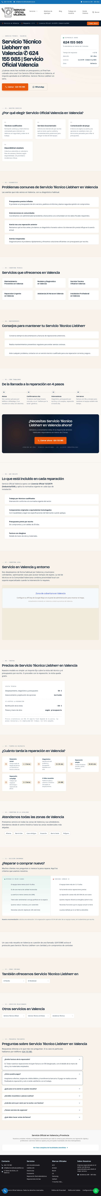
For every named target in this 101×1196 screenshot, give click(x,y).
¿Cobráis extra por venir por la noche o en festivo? (24, 1103)
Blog (60, 11)
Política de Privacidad (59, 1190)
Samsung (55, 1176)
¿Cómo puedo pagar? (12, 1074)
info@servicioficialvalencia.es (25, 2)
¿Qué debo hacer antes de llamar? (17, 1117)
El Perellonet (32, 981)
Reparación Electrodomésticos (37, 1176)
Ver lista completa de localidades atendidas (49, 1148)
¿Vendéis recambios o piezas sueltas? (19, 1096)
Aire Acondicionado (33, 1165)
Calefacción (30, 1168)
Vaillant (54, 1179)
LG (53, 1173)
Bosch (54, 1171)
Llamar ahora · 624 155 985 (51, 440)
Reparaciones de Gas (34, 1179)
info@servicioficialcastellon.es (14, 1168)
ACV (53, 1165)
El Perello (7, 981)
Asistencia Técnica (59, 1016)
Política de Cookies (74, 1190)
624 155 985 (8, 2)
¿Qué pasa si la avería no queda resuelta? (20, 1089)
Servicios (32, 11)
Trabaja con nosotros (72, 12)
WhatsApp (39, 87)
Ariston (54, 1168)
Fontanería (30, 1173)
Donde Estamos (85, 12)
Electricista (30, 1171)
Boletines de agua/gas (48, 12)
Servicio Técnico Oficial (11, 1016)
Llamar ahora (93, 23)
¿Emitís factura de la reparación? (17, 1059)
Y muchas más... (57, 1182)
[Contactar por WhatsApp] (96, 1191)
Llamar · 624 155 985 (16, 87)
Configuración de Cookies (91, 1190)
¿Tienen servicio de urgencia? (15, 1110)
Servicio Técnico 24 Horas (36, 1016)
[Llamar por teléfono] (5, 1191)
